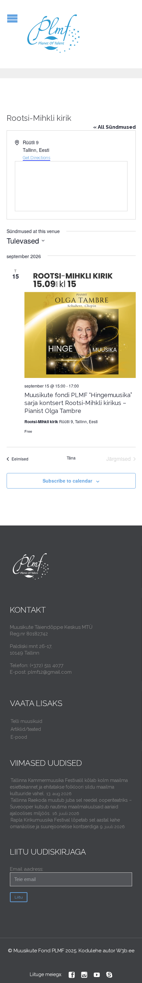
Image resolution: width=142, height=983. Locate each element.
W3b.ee (125, 951)
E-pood (19, 737)
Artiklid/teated (26, 729)
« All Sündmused (114, 127)
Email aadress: (26, 869)
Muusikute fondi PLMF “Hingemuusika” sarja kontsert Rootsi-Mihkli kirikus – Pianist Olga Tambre (78, 402)
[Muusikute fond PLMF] (54, 34)
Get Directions (36, 157)
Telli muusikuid (26, 721)
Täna (71, 457)
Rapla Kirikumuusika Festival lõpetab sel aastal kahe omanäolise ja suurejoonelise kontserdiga (65, 823)
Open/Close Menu (12, 18)
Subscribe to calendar (67, 480)
